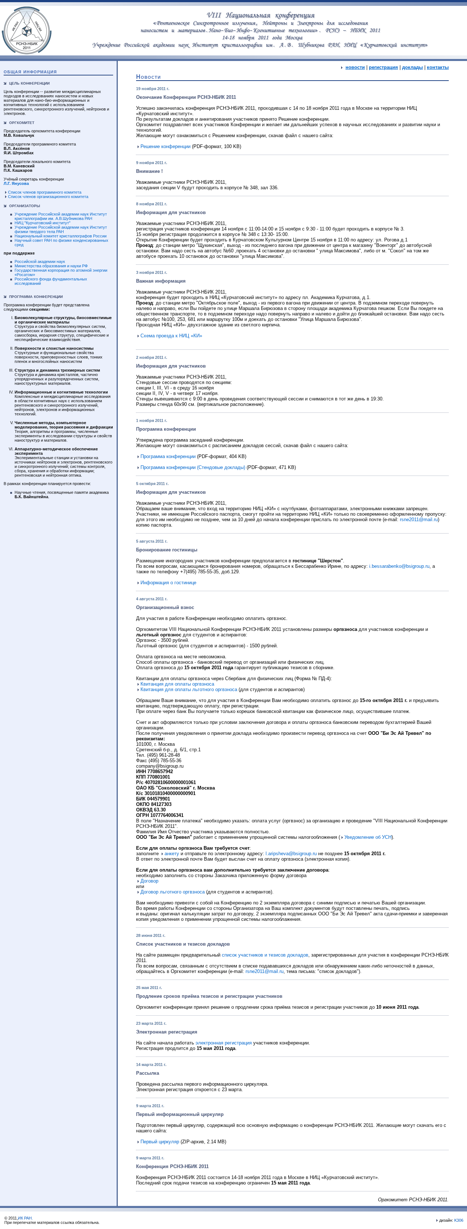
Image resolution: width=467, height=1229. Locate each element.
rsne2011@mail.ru (419, 519)
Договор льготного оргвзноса (172, 892)
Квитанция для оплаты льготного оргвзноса (188, 689)
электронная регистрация (224, 1043)
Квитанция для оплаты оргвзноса (177, 684)
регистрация (383, 67)
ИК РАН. (25, 1218)
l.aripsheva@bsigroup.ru (291, 853)
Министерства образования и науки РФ (51, 266)
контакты (438, 67)
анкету (172, 853)
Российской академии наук (40, 261)
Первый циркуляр (159, 1141)
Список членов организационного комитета (48, 196)
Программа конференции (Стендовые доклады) (192, 467)
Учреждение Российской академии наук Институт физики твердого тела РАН (61, 229)
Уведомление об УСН (367, 837)
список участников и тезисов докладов (265, 955)
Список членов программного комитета (44, 192)
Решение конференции (165, 146)
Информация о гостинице (168, 582)
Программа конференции (168, 456)
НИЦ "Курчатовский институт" (42, 223)
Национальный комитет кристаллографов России (61, 236)
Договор (149, 881)
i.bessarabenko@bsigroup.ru (399, 566)
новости (355, 67)
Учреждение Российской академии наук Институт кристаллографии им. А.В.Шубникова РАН (61, 216)
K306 (458, 1220)
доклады (412, 67)
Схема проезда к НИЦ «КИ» (171, 335)
